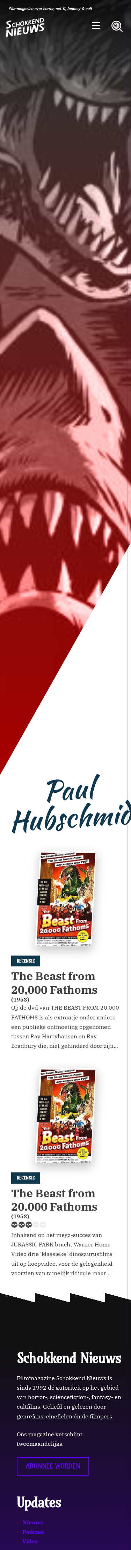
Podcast (33, 1531)
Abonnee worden (53, 1466)
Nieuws (32, 1522)
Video (30, 1541)
